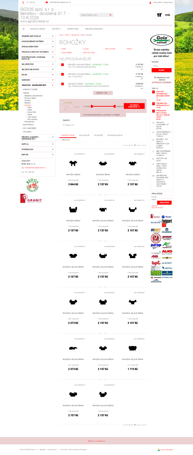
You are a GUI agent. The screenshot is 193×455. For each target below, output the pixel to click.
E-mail (154, 197)
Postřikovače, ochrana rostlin (33, 58)
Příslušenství (30, 122)
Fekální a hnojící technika (35, 52)
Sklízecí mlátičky (30, 69)
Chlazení (27, 132)
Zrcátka (27, 100)
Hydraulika (27, 149)
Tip (65, 109)
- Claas (29, 110)
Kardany (26, 80)
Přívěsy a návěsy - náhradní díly (31, 138)
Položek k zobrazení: (134, 106)
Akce (66, 107)
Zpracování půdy (30, 47)
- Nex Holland (32, 119)
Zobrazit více (101, 93)
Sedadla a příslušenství (34, 96)
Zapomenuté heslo (157, 207)
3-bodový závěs (30, 89)
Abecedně (65, 140)
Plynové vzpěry (30, 98)
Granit (69, 125)
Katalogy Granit (37, 29)
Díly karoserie (29, 128)
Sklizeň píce (28, 64)
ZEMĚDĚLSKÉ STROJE (31, 36)
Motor (25, 155)
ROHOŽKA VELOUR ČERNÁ (88, 65)
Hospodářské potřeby (33, 41)
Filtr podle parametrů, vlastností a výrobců (101, 115)
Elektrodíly (28, 125)
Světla (25, 144)
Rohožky (28, 105)
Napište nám (73, 29)
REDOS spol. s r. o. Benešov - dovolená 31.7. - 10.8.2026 (44, 15)
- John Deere (32, 117)
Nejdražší (98, 135)
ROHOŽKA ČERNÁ (84, 84)
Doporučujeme (67, 135)
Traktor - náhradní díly (34, 85)
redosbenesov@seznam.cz (35, 168)
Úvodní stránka (23, 29)
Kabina (26, 93)
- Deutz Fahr (31, 112)
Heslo (154, 199)
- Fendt (29, 115)
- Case (29, 107)
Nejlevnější (84, 135)
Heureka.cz (100, 441)
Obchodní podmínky (94, 29)
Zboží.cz (91, 441)
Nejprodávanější (115, 135)
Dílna (24, 75)
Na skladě (68, 103)
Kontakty (56, 29)
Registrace (168, 2)
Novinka (77, 107)
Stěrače (28, 103)
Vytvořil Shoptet (166, 450)
